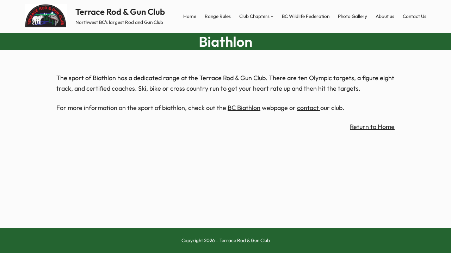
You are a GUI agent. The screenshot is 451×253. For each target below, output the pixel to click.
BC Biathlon (244, 108)
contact (308, 108)
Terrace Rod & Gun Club (120, 11)
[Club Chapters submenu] (272, 16)
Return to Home (372, 127)
